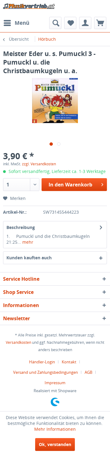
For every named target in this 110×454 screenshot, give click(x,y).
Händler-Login (42, 362)
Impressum (55, 382)
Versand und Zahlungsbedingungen (45, 372)
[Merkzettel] (70, 23)
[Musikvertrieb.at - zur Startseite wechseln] (29, 8)
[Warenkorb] (100, 23)
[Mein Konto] (85, 23)
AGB (88, 372)
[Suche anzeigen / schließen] (55, 23)
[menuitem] (16, 23)
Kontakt (69, 362)
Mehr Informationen (55, 429)
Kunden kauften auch (29, 258)
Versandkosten (18, 342)
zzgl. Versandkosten (39, 164)
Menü (22, 22)
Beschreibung (20, 227)
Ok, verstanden (55, 444)
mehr (27, 242)
